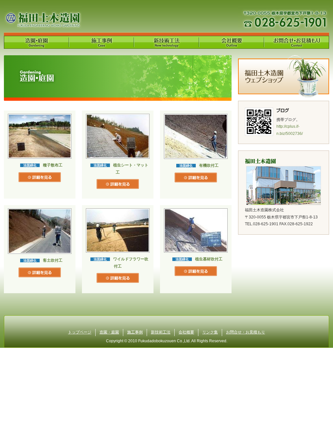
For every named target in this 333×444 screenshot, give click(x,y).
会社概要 (186, 332)
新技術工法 (160, 332)
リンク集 (210, 332)
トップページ (79, 332)
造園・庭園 (109, 332)
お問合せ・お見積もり (245, 332)
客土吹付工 (52, 260)
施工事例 (135, 332)
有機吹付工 (209, 165)
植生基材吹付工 (208, 259)
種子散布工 (52, 165)
